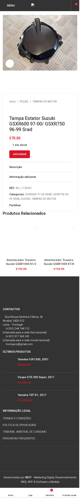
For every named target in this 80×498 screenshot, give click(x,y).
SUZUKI (25, 198)
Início (12, 101)
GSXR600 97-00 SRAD (38, 194)
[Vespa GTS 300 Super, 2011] (9, 381)
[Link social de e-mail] (28, 205)
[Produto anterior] (11, 109)
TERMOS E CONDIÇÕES (17, 418)
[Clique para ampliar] (10, 63)
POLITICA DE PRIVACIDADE (19, 425)
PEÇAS (24, 101)
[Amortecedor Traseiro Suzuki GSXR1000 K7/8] (59, 238)
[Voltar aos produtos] (16, 109)
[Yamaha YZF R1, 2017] (9, 399)
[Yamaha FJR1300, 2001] (9, 363)
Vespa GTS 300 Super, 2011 (36, 377)
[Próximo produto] (20, 109)
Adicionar (19, 154)
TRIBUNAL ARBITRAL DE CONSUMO (25, 431)
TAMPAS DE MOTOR (44, 101)
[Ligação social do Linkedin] (33, 205)
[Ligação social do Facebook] (24, 205)
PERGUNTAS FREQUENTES (19, 438)
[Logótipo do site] (40, 5)
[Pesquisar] (67, 5)
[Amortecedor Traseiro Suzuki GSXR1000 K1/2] (21, 238)
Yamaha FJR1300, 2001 (33, 359)
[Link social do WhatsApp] (37, 205)
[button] (34, 225)
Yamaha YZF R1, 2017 (32, 395)
